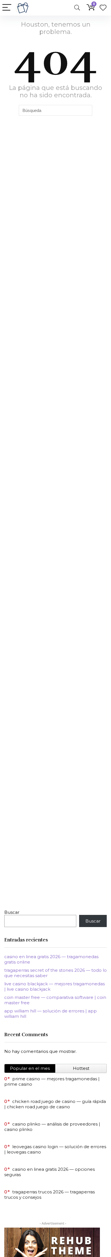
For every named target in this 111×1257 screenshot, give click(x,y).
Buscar (11, 912)
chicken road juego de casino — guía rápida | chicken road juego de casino (55, 1104)
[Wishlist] (103, 7)
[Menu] (7, 7)
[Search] (77, 7)
